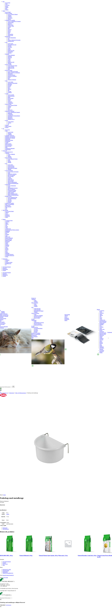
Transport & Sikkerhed (10, 148)
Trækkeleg (10, 101)
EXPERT (7, 232)
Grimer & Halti (11, 66)
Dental (9, 27)
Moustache (7, 241)
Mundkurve (10, 118)
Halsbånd (7, 54)
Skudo (6, 252)
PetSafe (6, 248)
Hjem (1, 392)
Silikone (9, 89)
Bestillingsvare (8, 263)
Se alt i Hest (7, 2)
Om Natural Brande (7, 266)
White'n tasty (10, 35)
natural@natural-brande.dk (8, 575)
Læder (9, 48)
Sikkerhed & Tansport (9, 111)
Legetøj (6, 93)
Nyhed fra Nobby (8, 262)
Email (1, 575)
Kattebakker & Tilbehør (10, 137)
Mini (9, 28)
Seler (9, 69)
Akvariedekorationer (12, 198)
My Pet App (5, 564)
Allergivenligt (10, 22)
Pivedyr (9, 99)
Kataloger (5, 268)
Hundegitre (10, 117)
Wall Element (8, 149)
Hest (3, 1)
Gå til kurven (8, 605)
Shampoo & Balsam (12, 79)
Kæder (9, 58)
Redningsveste (11, 41)
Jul (8, 123)
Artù (6, 225)
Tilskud (6, 7)
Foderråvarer (7, 205)
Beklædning (7, 36)
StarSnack (7, 253)
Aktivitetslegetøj (11, 96)
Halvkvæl (10, 57)
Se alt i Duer (10, 164)
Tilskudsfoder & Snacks (13, 188)
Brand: (3, 494)
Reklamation (5, 269)
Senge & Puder (8, 104)
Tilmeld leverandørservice (8, 573)
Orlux (6, 247)
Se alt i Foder (10, 132)
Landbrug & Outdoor (9, 203)
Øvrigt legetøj (10, 98)
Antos (6, 222)
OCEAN (7, 246)
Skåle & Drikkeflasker (12, 182)
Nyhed (6, 261)
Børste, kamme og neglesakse (14, 72)
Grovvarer (7, 5)
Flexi (6, 233)
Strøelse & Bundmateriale (13, 183)
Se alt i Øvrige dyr (9, 151)
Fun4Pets (7, 234)
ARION (7, 212)
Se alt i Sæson (11, 121)
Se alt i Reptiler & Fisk (12, 197)
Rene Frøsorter (8, 206)
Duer (6, 163)
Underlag (10, 92)
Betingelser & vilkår (7, 569)
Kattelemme (7, 139)
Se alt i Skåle (10, 82)
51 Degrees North (9, 220)
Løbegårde (10, 178)
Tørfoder (9, 15)
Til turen (9, 91)
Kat (3, 128)
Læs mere (2, 502)
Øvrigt (9, 77)
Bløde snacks (10, 24)
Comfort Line (8, 228)
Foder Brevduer (11, 165)
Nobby (6, 243)
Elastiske (9, 45)
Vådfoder (10, 16)
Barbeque (10, 23)
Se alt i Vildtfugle (11, 154)
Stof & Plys (10, 110)
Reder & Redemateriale (12, 193)
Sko (8, 38)
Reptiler (9, 202)
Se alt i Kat (7, 129)
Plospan (6, 249)
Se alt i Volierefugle (12, 185)
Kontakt (4, 270)
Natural (6, 242)
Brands (4, 219)
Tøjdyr (9, 100)
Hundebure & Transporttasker (14, 115)
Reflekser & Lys (11, 119)
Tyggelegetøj (10, 103)
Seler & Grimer (8, 64)
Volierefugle (7, 184)
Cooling (9, 122)
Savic (6, 250)
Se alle (32, 319)
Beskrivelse (5, 527)
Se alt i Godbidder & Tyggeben (14, 21)
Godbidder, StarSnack (9, 135)
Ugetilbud (7, 260)
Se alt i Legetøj (11, 94)
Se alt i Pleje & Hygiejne (13, 71)
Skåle (6, 80)
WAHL (6, 256)
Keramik (9, 85)
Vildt (6, 207)
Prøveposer (10, 17)
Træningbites (10, 34)
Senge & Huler (8, 146)
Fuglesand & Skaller (12, 190)
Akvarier (9, 199)
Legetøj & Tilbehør (12, 191)
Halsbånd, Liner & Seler (10, 136)
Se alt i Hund (8, 12)
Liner (6, 42)
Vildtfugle (7, 153)
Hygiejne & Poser (11, 75)
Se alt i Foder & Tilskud (13, 14)
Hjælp (1, 567)
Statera (6, 217)
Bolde (9, 97)
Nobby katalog (8, 126)
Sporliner (10, 52)
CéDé (6, 227)
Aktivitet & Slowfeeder (12, 83)
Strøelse (6, 9)
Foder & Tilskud (8, 13)
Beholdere (10, 84)
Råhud (9, 31)
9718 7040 (5, 577)
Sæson (6, 120)
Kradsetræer (7, 141)
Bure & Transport (11, 175)
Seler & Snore (11, 181)
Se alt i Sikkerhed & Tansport (14, 112)
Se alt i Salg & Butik (9, 211)
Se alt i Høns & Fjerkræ (13, 158)
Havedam (10, 200)
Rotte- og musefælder (9, 204)
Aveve (6, 213)
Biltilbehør (10, 113)
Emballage (7, 214)
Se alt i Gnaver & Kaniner (13, 171)
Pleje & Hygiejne (8, 70)
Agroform (7, 221)
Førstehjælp (10, 73)
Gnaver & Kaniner (9, 170)
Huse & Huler (11, 176)
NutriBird (7, 245)
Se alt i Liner (10, 43)
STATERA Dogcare (9, 254)
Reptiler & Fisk (8, 196)
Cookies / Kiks (11, 26)
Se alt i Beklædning (12, 37)
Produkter (2, 559)
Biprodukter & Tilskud (12, 168)
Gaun (6, 235)
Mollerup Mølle (8, 240)
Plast (9, 87)
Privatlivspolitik (6, 570)
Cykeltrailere (10, 114)
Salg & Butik (5, 210)
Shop (4, 565)
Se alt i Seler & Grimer (12, 65)
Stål (8, 90)
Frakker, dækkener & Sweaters (14, 40)
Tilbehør (9, 63)
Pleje (6, 8)
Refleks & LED (11, 50)
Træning (7, 125)
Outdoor (9, 106)
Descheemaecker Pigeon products (12, 229)
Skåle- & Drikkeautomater (13, 195)
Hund (4, 10)
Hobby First (7, 236)
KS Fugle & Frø (8, 239)
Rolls (9, 33)
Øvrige (9, 30)
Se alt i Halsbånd (11, 55)
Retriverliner (10, 51)
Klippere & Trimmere (12, 76)
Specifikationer (6, 529)
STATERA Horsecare (9, 255)
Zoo (6, 209)
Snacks (6, 6)
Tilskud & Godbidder (12, 174)
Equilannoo (7, 216)
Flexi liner (10, 47)
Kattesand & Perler (9, 140)
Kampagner (5, 258)
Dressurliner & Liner (12, 44)
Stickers (6, 127)
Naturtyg (9, 29)
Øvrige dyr (5, 150)
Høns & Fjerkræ (8, 157)
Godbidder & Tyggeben (10, 20)
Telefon (1, 577)
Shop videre (3, 605)
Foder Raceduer (11, 167)
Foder (6, 3)
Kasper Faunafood (9, 238)
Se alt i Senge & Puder (12, 105)
